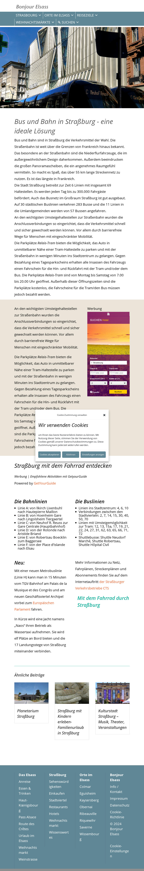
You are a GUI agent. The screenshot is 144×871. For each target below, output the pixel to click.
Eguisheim (88, 793)
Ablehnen (70, 454)
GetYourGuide (45, 483)
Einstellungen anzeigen (93, 454)
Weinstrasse (28, 859)
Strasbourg (26, 15)
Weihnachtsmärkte (33, 22)
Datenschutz (119, 805)
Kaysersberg (89, 800)
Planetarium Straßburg (28, 713)
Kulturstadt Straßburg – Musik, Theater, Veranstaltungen (112, 719)
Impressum (119, 798)
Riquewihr (88, 820)
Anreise (24, 781)
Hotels (54, 813)
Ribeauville (88, 813)
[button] (104, 415)
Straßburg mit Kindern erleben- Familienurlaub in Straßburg (71, 722)
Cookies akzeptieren (49, 454)
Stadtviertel (58, 800)
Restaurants (58, 807)
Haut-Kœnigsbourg (28, 805)
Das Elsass (27, 774)
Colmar (85, 786)
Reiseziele (85, 15)
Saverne (86, 827)
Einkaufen (57, 793)
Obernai (86, 807)
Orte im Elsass (57, 15)
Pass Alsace (27, 817)
